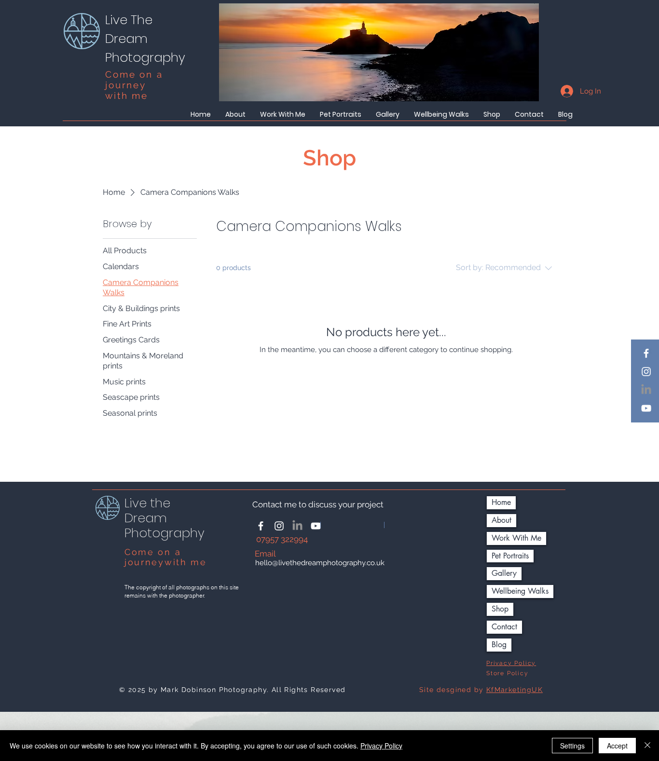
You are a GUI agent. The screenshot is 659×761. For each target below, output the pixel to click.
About (501, 520)
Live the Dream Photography (164, 518)
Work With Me (516, 538)
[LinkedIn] (646, 390)
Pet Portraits (510, 556)
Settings (572, 745)
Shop (500, 609)
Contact (504, 627)
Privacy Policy (381, 745)
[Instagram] (646, 372)
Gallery (504, 573)
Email (265, 553)
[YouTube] (646, 408)
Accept (617, 745)
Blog (499, 644)
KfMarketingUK (514, 689)
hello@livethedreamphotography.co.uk (319, 562)
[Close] (647, 745)
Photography (145, 57)
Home (501, 502)
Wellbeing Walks (520, 591)
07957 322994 (283, 539)
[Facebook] (646, 353)
